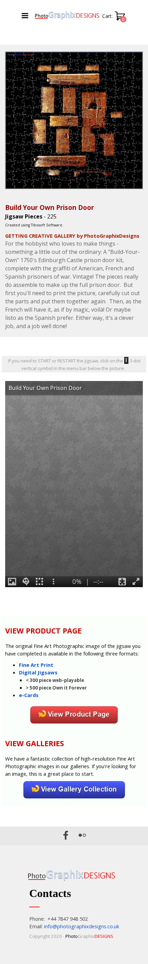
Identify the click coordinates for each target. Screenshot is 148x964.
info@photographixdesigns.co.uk (81, 926)
